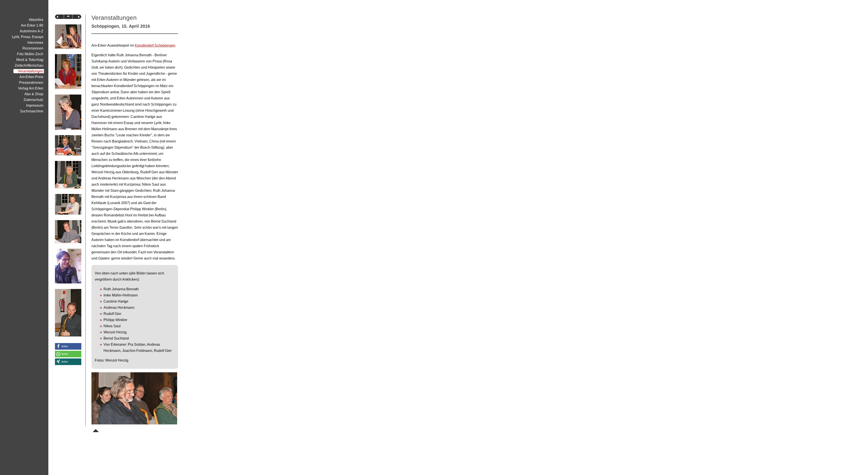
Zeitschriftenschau (29, 65)
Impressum (34, 105)
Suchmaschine (31, 111)
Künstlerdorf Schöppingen (155, 45)
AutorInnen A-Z (31, 31)
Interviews (35, 42)
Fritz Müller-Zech (30, 54)
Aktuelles (36, 20)
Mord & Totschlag (29, 60)
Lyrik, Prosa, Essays (27, 37)
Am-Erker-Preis (31, 77)
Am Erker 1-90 (32, 25)
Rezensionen (32, 48)
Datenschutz (33, 100)
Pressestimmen (31, 82)
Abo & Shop (33, 94)
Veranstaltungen (30, 71)
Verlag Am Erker (30, 88)
